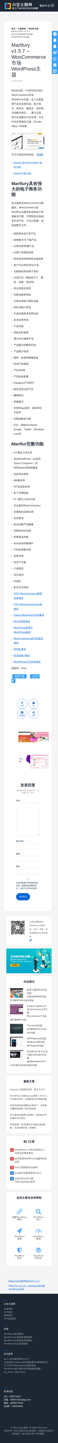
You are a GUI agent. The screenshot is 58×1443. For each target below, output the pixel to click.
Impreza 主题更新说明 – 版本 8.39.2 (27, 1089)
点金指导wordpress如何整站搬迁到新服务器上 (26, 1362)
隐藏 (39, 154)
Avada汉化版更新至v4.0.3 (28, 1173)
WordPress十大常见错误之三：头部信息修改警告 (31, 1151)
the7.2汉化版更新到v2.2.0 (16, 1359)
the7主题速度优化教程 (26, 1167)
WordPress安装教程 (13, 1334)
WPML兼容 (20, 649)
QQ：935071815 (12, 1396)
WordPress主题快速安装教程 (18, 1340)
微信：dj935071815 (13, 1403)
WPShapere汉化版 (36, 1038)
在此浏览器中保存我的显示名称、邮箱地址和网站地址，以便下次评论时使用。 (27, 885)
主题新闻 (22, 29)
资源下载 (20, 676)
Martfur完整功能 (22, 173)
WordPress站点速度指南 (16, 1343)
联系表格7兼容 (22, 655)
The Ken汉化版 (34, 1025)
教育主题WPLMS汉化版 (37, 991)
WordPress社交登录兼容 (27, 662)
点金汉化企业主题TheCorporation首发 (25, 1180)
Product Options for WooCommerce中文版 (37, 1009)
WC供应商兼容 (22, 621)
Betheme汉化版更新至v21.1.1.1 (24, 1281)
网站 (18, 866)
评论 (18, 801)
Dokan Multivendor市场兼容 (29, 615)
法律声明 (8, 1309)
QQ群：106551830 (13, 1406)
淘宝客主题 (33, 29)
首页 (13, 29)
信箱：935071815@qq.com (17, 1399)
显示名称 (20, 841)
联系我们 (8, 1315)
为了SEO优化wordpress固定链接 (20, 1365)
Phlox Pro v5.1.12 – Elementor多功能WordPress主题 (27, 1287)
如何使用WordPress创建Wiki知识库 (31, 1160)
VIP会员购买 (10, 1318)
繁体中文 (45, 5)
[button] (52, 6)
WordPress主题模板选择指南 (18, 1337)
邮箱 (18, 854)
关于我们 (8, 1312)
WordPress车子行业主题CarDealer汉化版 (37, 1054)
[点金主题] (21, 5)
